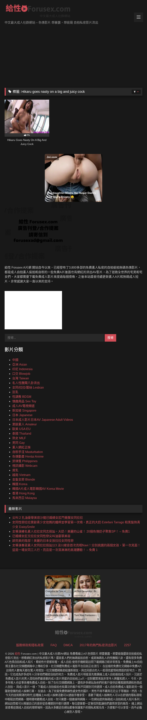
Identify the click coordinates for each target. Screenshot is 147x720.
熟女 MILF (19, 438)
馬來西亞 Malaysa (24, 498)
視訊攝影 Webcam (24, 465)
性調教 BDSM (21, 396)
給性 (17, 653)
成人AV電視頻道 (23, 406)
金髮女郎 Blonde (23, 479)
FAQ (54, 645)
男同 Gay (18, 442)
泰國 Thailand (21, 433)
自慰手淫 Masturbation (27, 452)
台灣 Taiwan (20, 378)
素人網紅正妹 (21, 447)
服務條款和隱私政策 (30, 645)
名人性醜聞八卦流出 (26, 383)
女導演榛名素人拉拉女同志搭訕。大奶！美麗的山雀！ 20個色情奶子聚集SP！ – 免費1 (71, 531)
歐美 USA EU (21, 429)
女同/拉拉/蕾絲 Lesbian (28, 387)
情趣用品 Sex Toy (24, 401)
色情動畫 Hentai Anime (28, 456)
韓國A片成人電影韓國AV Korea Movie (38, 488)
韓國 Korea (19, 484)
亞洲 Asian (19, 364)
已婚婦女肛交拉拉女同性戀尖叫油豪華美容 (41, 536)
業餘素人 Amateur (24, 424)
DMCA (68, 645)
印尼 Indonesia (22, 369)
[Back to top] (135, 708)
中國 (15, 360)
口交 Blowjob (21, 373)
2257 (127, 645)
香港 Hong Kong (23, 493)
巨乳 (15, 392)
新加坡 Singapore (24, 410)
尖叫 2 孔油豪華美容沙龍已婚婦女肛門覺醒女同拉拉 (47, 517)
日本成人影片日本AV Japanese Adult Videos (42, 419)
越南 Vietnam (21, 475)
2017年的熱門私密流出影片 (98, 645)
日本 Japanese (22, 415)
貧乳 (15, 470)
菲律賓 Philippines (25, 461)
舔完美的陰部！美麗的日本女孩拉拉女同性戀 (43, 540)
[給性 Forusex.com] (73, 11)
